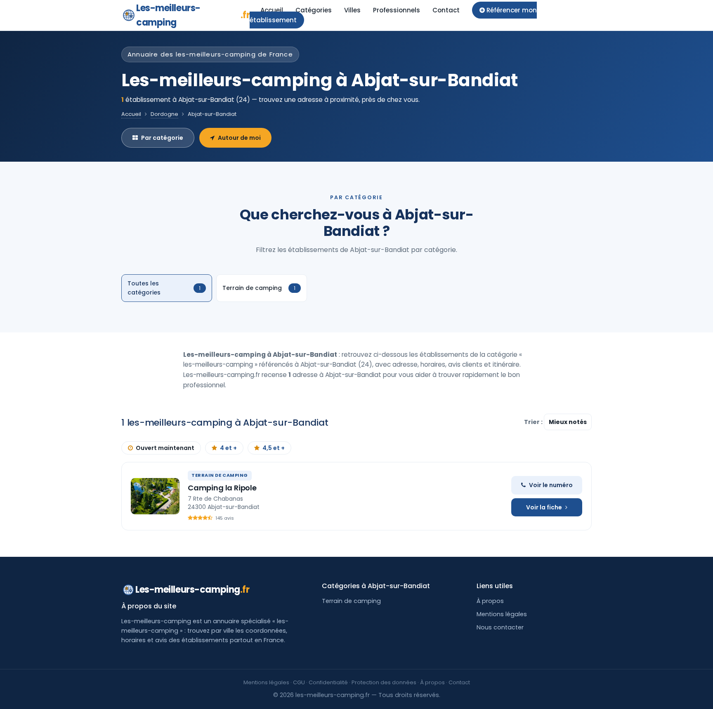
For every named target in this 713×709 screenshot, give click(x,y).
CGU (299, 682)
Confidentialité (328, 682)
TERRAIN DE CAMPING (219, 475)
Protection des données (384, 682)
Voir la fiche (544, 507)
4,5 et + (273, 448)
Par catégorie (162, 138)
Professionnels (396, 10)
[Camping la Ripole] (155, 496)
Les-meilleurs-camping (193, 15)
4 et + (228, 448)
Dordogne (164, 114)
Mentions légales (502, 614)
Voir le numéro (551, 485)
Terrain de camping (351, 601)
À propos (490, 601)
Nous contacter (500, 627)
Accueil (271, 10)
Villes (352, 10)
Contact (446, 10)
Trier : (534, 422)
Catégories (313, 10)
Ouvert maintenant (165, 448)
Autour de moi (239, 138)
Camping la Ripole (222, 488)
